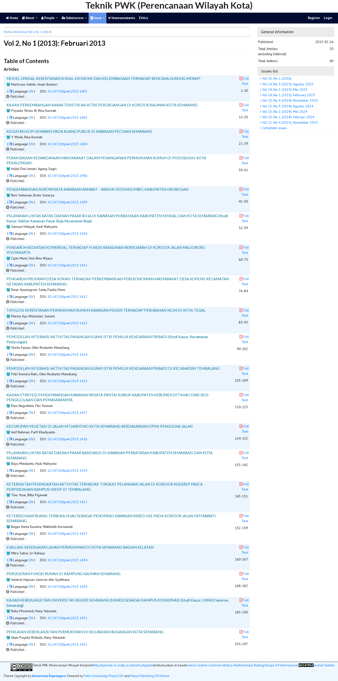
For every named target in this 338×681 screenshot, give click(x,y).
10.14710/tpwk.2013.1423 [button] (67, 533)
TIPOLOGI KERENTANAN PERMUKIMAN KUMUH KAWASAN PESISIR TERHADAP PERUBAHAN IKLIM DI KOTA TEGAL (106, 310)
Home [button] (8, 32)
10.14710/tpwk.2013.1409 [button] (67, 202)
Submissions (74, 18)
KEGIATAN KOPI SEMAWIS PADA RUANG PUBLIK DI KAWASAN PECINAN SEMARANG (79, 131)
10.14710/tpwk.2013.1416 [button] (67, 439)
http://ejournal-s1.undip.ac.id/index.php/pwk (123, 665)
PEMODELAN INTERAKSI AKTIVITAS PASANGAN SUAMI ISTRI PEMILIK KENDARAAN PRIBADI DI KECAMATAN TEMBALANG (113, 368)
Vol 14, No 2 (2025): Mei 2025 (284, 89)
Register (314, 18)
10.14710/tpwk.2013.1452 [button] (67, 644)
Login (328, 18)
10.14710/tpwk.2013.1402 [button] (67, 91)
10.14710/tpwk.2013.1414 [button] (67, 354)
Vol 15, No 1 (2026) (276, 78)
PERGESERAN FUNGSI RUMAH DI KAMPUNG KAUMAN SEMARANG (63, 573)
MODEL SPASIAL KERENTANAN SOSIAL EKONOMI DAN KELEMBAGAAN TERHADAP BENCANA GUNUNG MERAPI (103, 78)
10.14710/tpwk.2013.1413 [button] (67, 323)
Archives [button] (19, 32)
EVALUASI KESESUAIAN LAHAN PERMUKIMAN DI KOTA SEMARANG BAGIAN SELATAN (80, 547)
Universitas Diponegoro (49, 676)
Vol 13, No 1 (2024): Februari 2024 (287, 117)
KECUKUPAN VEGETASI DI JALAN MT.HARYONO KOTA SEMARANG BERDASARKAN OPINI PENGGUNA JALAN (99, 426)
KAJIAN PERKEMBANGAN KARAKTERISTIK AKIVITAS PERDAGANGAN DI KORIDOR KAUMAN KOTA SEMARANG (101, 105)
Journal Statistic (324, 665)
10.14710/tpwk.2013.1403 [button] (67, 117)
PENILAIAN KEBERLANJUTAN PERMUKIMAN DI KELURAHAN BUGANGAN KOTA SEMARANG (85, 632)
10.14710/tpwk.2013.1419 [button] (67, 470)
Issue (97, 18)
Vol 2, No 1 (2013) (39, 32)
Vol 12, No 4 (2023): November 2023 (289, 122)
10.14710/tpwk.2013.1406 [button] (67, 175)
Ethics (143, 18)
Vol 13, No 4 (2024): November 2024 (289, 100)
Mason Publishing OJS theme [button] (149, 676)
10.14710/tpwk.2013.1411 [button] (67, 265)
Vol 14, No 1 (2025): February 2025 (288, 95)
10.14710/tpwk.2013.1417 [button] (67, 412)
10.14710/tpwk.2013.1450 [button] (67, 586)
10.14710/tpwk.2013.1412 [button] (67, 296)
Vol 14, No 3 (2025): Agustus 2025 (287, 84)
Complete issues (274, 128)
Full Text (245, 81)
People (49, 18)
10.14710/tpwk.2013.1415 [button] (67, 381)
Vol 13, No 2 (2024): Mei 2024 (284, 111)
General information (277, 31)
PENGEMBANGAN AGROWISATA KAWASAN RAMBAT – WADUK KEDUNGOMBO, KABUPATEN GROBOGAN (97, 189)
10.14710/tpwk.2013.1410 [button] (67, 233)
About (30, 18)
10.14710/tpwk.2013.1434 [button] (67, 560)
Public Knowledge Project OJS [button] (104, 676)
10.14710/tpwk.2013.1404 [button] (67, 144)
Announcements (123, 18)
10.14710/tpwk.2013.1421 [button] (67, 502)
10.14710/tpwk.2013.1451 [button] (67, 618)
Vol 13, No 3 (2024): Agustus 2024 (287, 106)
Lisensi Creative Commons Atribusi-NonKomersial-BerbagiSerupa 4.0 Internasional (242, 665)
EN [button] (31, 91)
